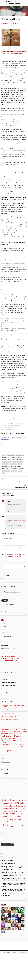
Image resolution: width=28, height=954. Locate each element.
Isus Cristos (17, 740)
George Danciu (21, 738)
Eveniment (6, 808)
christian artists (19, 733)
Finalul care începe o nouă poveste (10, 682)
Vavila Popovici (6, 751)
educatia (19, 464)
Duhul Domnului (6, 461)
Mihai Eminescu (17, 744)
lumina (12, 744)
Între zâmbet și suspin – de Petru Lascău (13, 857)
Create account (7, 623)
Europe (23, 806)
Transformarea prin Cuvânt (8, 685)
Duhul (9, 459)
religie (19, 747)
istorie (11, 740)
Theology (7, 821)
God (25, 738)
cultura (4, 459)
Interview (20, 811)
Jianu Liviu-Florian (13, 742)
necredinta (14, 470)
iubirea (7, 742)
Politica (13, 747)
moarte (21, 468)
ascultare (24, 731)
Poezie (9, 747)
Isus (14, 740)
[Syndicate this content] (1, 853)
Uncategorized (11, 825)
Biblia (13, 457)
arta (21, 731)
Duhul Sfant (5, 464)
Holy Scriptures (4, 740)
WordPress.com (7, 636)
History (22, 808)
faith (12, 738)
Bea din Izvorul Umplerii (8, 863)
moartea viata (5, 470)
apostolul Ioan (20, 455)
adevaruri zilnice (8, 729)
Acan (3, 455)
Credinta (15, 802)
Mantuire (20, 814)
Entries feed (6, 629)
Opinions (5, 819)
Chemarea (4, 679)
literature (9, 744)
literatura (4, 744)
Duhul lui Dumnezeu (17, 461)
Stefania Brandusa (4, 748)
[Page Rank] (4, 612)
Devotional (5, 806)
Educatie (12, 806)
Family (18, 808)
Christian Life (14, 800)
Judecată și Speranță (6, 672)
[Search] (24, 4)
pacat (20, 470)
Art (19, 731)
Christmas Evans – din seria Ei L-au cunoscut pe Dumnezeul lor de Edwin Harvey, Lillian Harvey (12, 868)
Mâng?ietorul (14, 468)
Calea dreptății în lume (7, 692)
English (3, 578)
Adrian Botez (17, 729)
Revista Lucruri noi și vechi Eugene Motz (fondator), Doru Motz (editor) (13, 879)
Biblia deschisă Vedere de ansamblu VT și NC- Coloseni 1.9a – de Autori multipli (13, 889)
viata (12, 751)
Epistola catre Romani (8, 466)
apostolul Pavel (6, 457)
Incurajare (5, 811)
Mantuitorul (5, 468)
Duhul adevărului (17, 459)
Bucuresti (14, 733)
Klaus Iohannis (21, 742)
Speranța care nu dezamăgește (9, 688)
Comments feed (7, 633)
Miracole (4, 816)
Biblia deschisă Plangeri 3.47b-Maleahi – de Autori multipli (13, 894)
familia (15, 738)
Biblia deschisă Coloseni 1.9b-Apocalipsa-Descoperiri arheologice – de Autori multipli (13, 884)
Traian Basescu (13, 748)
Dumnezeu (12, 464)
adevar (3, 729)
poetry (12, 819)
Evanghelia (8, 738)
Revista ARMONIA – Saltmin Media (14, 2)
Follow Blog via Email (8, 586)
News (19, 816)
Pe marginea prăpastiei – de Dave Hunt (12, 872)
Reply (9, 511)
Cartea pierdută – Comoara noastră (10, 676)
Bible (2, 733)
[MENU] (2, 4)
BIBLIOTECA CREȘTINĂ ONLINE (10, 853)
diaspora (12, 736)
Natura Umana (11, 816)
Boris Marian (9, 733)
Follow (4, 600)
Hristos (8, 740)
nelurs (16, 23)
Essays (18, 806)
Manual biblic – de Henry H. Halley (11, 875)
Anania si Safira (10, 455)
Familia (13, 808)
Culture (22, 803)
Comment (21, 547)
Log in (4, 626)
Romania (23, 747)
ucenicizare (18, 748)
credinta (19, 457)
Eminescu (3, 738)
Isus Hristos (18, 466)
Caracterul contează (7, 860)
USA (22, 748)
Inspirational (13, 811)
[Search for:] (14, 567)
